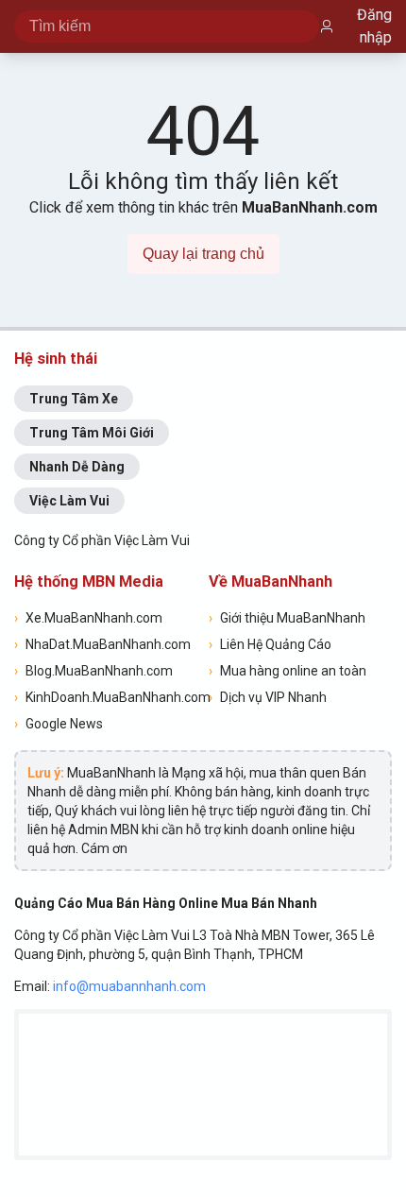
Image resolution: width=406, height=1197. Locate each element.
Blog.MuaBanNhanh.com (93, 670)
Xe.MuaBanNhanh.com (88, 617)
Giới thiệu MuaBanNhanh (287, 617)
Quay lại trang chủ (203, 254)
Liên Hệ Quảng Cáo (270, 644)
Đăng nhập (374, 26)
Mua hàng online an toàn (287, 670)
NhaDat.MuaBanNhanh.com (102, 644)
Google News (58, 723)
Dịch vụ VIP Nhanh (268, 697)
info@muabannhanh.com (129, 986)
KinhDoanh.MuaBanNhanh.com (105, 697)
